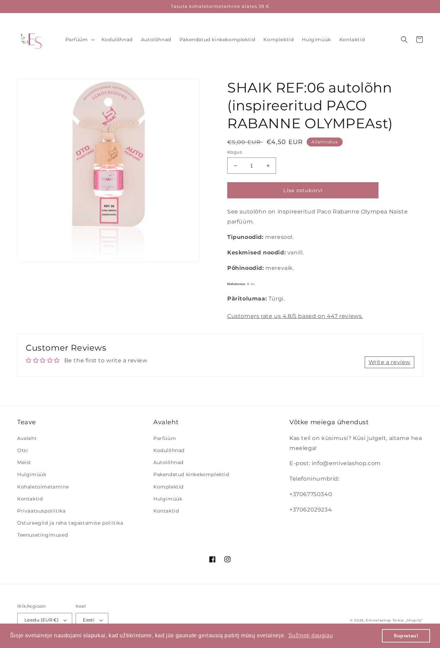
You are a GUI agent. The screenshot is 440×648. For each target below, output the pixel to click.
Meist (24, 462)
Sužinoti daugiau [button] (310, 635)
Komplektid (168, 487)
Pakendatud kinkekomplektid (191, 474)
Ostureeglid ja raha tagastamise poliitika (70, 523)
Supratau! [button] (406, 635)
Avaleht (27, 438)
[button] (79, 39)
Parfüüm (164, 438)
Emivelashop (378, 620)
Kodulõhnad (169, 450)
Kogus (234, 152)
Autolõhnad (168, 462)
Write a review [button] (389, 362)
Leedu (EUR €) (41, 620)
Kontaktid (30, 499)
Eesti (89, 620)
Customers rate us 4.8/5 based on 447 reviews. (295, 316)
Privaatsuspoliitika (41, 511)
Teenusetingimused (42, 535)
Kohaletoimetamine (43, 487)
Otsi (22, 450)
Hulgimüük (31, 474)
